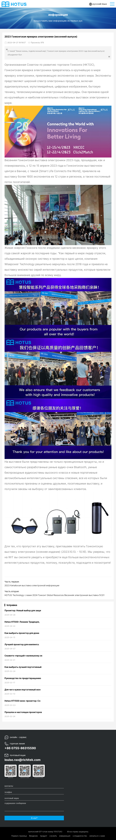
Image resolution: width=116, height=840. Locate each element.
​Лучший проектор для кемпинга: (22, 644)
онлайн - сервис (18, 737)
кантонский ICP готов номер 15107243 (45, 831)
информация (64, 836)
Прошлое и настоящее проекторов (23, 712)
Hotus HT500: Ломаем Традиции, (22, 621)
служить (53, 836)
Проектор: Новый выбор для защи (23, 610)
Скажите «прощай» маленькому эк (23, 655)
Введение (33, 836)
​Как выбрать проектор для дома (22, 633)
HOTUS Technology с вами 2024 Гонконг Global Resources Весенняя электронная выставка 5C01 (55, 595)
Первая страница (19, 836)
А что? (34, 818)
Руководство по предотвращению (23, 678)
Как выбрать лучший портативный (23, 667)
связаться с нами (97, 836)
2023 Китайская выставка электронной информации (32, 585)
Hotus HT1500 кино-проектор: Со (22, 700)
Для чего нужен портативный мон (22, 689)
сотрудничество (80, 836)
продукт (43, 836)
